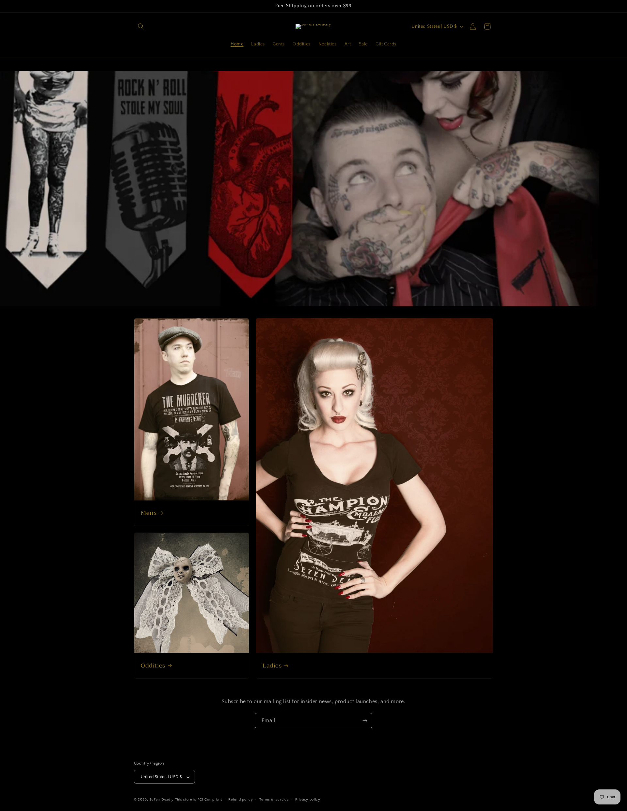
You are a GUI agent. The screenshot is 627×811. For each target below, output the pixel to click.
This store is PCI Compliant (198, 800)
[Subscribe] (365, 720)
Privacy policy (307, 800)
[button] (141, 26)
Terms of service (274, 800)
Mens (148, 513)
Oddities (153, 665)
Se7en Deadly (162, 800)
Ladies (272, 665)
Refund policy (240, 800)
